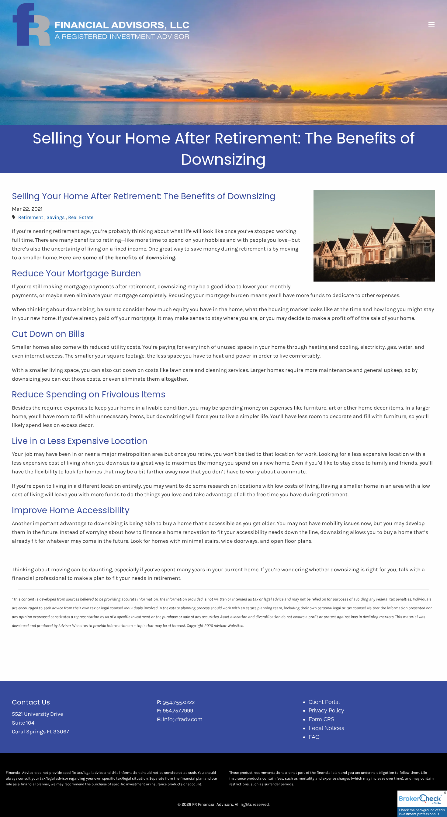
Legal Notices (326, 728)
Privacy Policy (326, 710)
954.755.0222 (179, 702)
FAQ (314, 737)
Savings (56, 217)
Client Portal (324, 702)
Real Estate (80, 217)
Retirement (30, 217)
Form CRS (321, 719)
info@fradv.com (183, 719)
